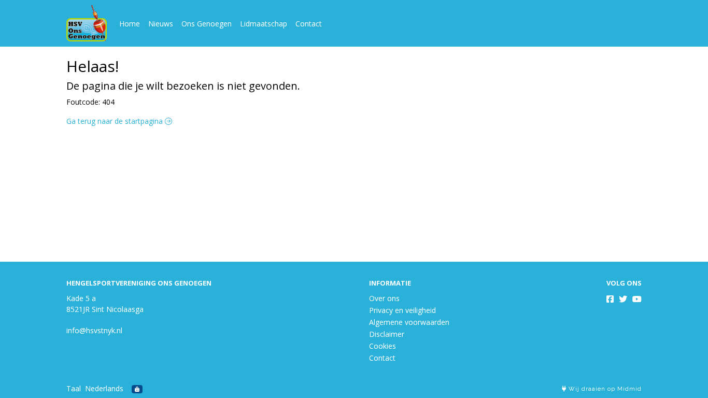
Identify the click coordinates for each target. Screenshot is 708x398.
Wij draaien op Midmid (604, 389)
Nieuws (160, 24)
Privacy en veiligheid (402, 310)
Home (129, 24)
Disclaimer (386, 334)
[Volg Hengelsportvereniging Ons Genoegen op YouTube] (637, 299)
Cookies (382, 346)
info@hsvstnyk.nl (94, 330)
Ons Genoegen (206, 24)
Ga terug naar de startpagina (115, 121)
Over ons (384, 298)
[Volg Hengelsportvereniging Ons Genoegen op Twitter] (623, 299)
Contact (308, 24)
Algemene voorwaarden (409, 322)
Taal (73, 388)
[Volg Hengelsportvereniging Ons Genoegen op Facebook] (610, 299)
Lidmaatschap (263, 24)
